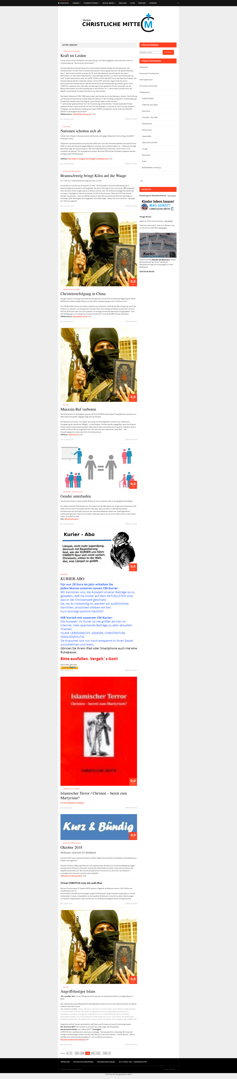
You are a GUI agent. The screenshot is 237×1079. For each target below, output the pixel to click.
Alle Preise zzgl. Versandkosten (133, 1062)
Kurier (63, 574)
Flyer (132, 3)
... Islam (64, 405)
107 (77, 1053)
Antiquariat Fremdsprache (149, 73)
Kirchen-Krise (147, 130)
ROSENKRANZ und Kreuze (151, 167)
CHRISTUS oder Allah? (150, 105)
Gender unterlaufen (75, 496)
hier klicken (172, 195)
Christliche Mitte (73, 1069)
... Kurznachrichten (70, 171)
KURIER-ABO (72, 578)
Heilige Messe (108, 3)
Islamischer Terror (80, 316)
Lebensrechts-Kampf (149, 142)
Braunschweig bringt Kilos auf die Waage (93, 175)
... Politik (65, 127)
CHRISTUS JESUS (148, 98)
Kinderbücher (147, 124)
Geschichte (146, 111)
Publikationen (144, 92)
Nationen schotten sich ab (80, 130)
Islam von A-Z (74, 434)
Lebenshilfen (146, 136)
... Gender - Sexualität (71, 492)
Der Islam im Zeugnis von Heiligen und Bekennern (88, 159)
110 (93, 1053)
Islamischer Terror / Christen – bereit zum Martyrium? (93, 795)
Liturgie (145, 149)
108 (82, 1053)
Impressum (65, 1062)
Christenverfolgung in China (83, 293)
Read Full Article (132, 119)
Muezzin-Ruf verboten (78, 409)
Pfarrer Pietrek (90, 3)
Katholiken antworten (82, 114)
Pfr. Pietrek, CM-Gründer (148, 86)
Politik (144, 161)
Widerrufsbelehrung (106, 1062)
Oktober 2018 (71, 847)
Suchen (168, 52)
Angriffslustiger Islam (77, 991)
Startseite (64, 3)
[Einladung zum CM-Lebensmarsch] (158, 210)
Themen (76, 3)
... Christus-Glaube (70, 51)
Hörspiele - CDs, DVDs (150, 117)
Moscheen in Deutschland (71, 876)
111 (98, 1053)
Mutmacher (146, 155)
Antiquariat (143, 67)
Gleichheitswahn (71, 519)
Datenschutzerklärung (83, 1062)
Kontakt (142, 3)
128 (105, 1053)
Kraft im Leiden (73, 55)
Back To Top (170, 1069)
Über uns (123, 3)
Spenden (153, 3)
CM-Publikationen (146, 80)
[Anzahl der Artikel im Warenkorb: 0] (141, 180)
